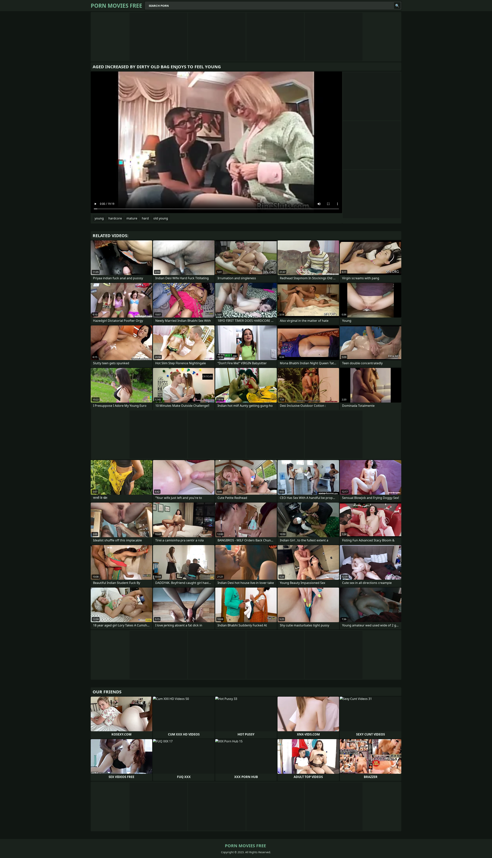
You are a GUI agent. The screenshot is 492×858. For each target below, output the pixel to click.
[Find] (397, 5)
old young (160, 218)
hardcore (115, 218)
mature (131, 218)
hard (145, 218)
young (99, 218)
